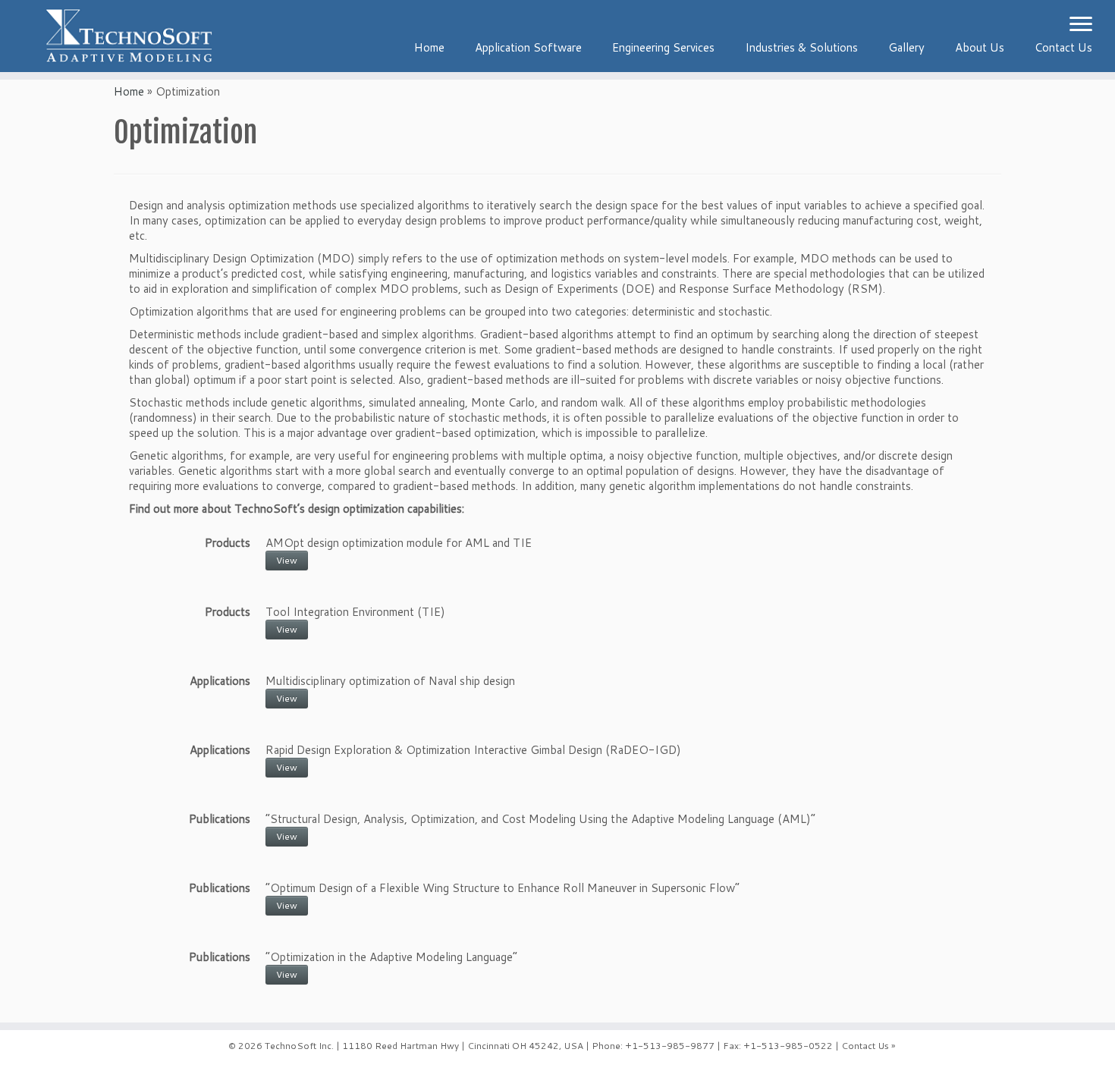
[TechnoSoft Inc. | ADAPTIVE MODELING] (128, 36)
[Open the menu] (1080, 25)
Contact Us (1063, 47)
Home (429, 47)
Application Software (528, 47)
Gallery (906, 47)
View (287, 560)
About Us (979, 47)
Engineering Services (663, 47)
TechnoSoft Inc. (299, 1045)
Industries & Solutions (801, 47)
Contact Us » (868, 1045)
